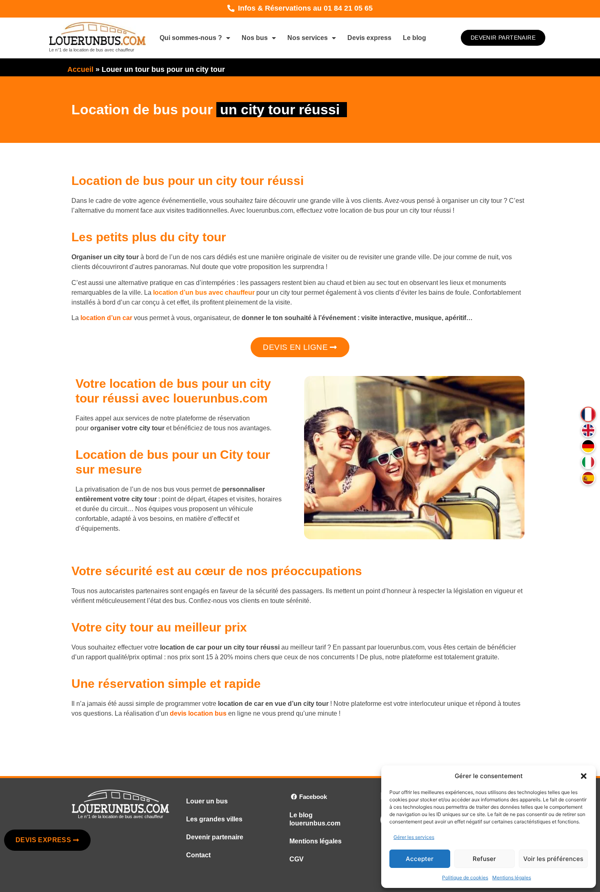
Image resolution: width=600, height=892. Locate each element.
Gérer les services (413, 837)
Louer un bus (207, 801)
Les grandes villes (214, 819)
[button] (584, 776)
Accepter (419, 859)
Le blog (414, 37)
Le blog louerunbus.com (314, 819)
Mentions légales (511, 877)
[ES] (588, 478)
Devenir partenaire (214, 837)
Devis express (369, 37)
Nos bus (255, 37)
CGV (296, 859)
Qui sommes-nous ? (191, 37)
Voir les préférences (553, 859)
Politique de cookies (465, 877)
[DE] (588, 446)
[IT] (588, 462)
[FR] (588, 414)
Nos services (307, 37)
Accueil (80, 69)
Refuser (484, 859)
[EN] (588, 430)
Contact (198, 855)
